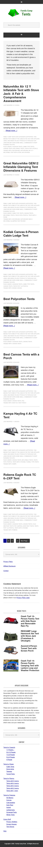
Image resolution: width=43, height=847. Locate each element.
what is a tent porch (19, 403)
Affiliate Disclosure (9, 566)
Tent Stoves (10, 826)
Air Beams (9, 798)
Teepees (9, 771)
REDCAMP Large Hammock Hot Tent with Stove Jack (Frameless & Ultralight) (30, 636)
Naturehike (16, 150)
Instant (8, 807)
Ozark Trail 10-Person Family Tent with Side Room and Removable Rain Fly (30, 621)
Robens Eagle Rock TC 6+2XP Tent (19, 476)
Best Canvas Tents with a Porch (21, 356)
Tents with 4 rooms (21, 528)
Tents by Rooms (8, 778)
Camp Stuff (7, 819)
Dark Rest (9, 805)
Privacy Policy (8, 561)
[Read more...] (11, 130)
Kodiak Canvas (17, 288)
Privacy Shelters (11, 822)
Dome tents (10, 769)
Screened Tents (11, 812)
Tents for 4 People (31, 148)
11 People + (10, 750)
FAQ (23, 401)
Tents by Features (9, 795)
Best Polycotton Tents (19, 299)
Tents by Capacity (9, 747)
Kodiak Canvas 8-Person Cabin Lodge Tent (20, 233)
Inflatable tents (18, 148)
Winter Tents (10, 815)
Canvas (9, 800)
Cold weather (10, 802)
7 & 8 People (10, 755)
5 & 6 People (10, 757)
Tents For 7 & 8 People (20, 286)
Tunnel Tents (10, 774)
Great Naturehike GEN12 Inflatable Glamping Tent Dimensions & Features (20, 166)
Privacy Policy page (23, 597)
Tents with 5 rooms (12, 781)
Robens (14, 530)
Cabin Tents (10, 766)
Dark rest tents (28, 526)
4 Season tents (17, 146)
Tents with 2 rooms (12, 788)
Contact (5, 571)
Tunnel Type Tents (32, 462)
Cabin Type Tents (28, 146)
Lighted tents (10, 810)
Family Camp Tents (21, 13)
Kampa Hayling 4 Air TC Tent (20, 415)
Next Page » (25, 541)
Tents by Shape (8, 764)
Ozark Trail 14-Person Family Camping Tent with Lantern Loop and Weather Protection (30, 665)
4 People (9, 759)
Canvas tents (7, 148)
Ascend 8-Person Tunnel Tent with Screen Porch (29, 648)
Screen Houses (11, 824)
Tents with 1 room (12, 791)
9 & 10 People (11, 752)
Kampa (14, 464)
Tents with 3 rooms (19, 462)
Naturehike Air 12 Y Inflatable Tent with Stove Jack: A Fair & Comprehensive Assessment (21, 93)
